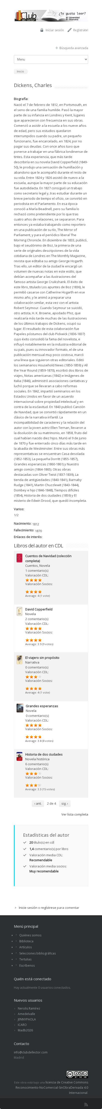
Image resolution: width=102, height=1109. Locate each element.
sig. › (64, 803)
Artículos (25, 947)
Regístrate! (80, 30)
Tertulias (25, 959)
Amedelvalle (26, 1014)
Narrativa (32, 662)
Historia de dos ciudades (44, 754)
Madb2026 (25, 1030)
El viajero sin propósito (42, 657)
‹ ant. (38, 803)
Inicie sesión (28, 907)
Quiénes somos (30, 935)
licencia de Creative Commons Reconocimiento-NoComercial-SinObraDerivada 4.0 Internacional (52, 1087)
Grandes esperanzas (42, 706)
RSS (86, 1105)
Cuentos (31, 565)
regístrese (48, 907)
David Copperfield (38, 609)
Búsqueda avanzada (73, 48)
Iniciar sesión (55, 30)
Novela (44, 565)
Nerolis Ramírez (29, 1008)
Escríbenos (27, 965)
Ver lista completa (74, 814)
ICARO (22, 1025)
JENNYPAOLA (27, 1019)
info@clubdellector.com (31, 1052)
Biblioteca (26, 941)
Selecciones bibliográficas (37, 953)
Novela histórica (37, 759)
